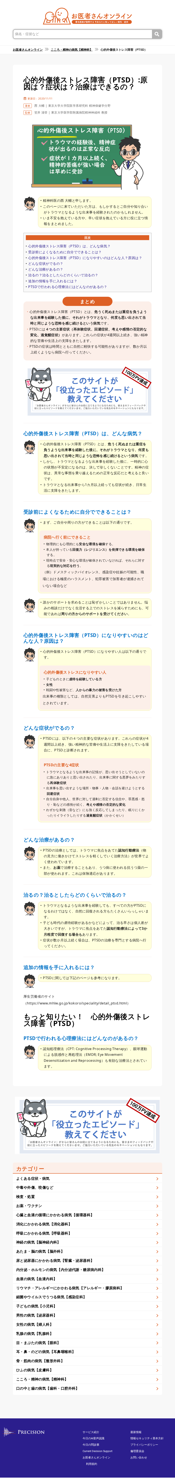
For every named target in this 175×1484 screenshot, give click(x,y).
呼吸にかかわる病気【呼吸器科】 (44, 1233)
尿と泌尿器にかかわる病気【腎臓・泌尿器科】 (55, 1260)
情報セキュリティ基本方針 (147, 1438)
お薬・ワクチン (29, 1205)
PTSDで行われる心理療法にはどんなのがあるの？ (67, 286)
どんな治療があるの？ (45, 269)
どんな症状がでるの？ (45, 263)
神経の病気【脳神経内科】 (38, 1242)
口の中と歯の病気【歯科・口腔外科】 (47, 1388)
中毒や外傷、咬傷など (34, 1187)
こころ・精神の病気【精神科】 (42, 1379)
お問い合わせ (138, 1457)
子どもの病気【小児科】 (36, 1306)
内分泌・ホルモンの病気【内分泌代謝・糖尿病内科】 (60, 1269)
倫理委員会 (137, 1451)
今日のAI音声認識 (93, 1438)
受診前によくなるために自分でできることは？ (65, 252)
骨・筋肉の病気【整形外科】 (40, 1360)
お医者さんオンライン (96, 1457)
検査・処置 (25, 1196)
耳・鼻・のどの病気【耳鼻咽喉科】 (46, 1351)
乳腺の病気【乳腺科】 (34, 1333)
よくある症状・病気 (33, 1178)
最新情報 (135, 1432)
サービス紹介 (91, 1432)
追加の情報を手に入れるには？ (52, 281)
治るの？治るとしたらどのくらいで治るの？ (63, 275)
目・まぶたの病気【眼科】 (38, 1342)
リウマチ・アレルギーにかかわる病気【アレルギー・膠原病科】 (70, 1287)
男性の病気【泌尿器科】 (36, 1315)
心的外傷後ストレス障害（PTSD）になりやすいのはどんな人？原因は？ (85, 257)
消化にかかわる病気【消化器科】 (44, 1224)
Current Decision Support (97, 1451)
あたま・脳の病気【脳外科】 (40, 1251)
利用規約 (91, 1463)
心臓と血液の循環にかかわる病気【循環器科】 (55, 1214)
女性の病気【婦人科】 (34, 1324)
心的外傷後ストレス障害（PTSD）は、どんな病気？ (69, 246)
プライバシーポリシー (144, 1444)
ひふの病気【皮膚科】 (34, 1369)
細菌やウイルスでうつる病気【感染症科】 (51, 1296)
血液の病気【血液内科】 (36, 1278)
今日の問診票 (91, 1444)
